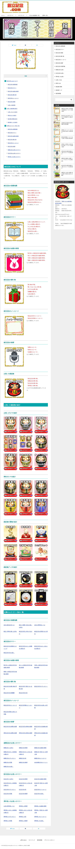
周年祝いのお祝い (60, 76)
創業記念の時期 (23, 747)
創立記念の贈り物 (12, 94)
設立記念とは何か (8, 779)
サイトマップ (32, 840)
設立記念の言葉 (8, 793)
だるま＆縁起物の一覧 (34, 15)
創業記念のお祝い (60, 69)
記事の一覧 (44, 15)
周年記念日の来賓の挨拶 (10, 733)
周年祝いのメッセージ (40, 816)
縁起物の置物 (59, 86)
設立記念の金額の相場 (40, 779)
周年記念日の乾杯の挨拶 (25, 733)
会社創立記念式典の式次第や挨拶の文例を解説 (67, 123)
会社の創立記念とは (9, 625)
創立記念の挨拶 (11, 101)
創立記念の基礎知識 (12, 84)
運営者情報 (58, 93)
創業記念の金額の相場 (40, 747)
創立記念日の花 (23, 692)
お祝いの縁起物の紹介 (12, 108)
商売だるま (58, 83)
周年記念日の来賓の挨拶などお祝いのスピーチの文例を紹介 (67, 152)
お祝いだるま (59, 80)
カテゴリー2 (21, 15)
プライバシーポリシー (49, 840)
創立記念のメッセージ (13, 98)
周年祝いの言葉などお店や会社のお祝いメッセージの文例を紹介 (67, 145)
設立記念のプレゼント (10, 789)
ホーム (3, 15)
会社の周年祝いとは (39, 625)
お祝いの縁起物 (11, 105)
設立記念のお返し (39, 793)
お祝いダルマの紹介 (12, 112)
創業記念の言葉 (8, 762)
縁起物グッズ (59, 90)
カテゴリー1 (10, 15)
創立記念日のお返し (9, 652)
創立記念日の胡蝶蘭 (9, 692)
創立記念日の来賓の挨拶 (10, 726)
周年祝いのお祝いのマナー (14, 156)
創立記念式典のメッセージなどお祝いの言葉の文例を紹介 (67, 138)
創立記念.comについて (12, 81)
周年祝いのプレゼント (10, 816)
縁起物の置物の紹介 (12, 118)
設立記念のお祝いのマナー (14, 153)
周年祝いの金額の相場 (40, 806)
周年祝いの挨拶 (23, 820)
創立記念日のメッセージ (10, 705)
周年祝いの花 (22, 816)
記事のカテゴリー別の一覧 (13, 125)
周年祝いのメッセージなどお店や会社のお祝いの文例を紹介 (67, 131)
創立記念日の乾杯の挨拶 (25, 726)
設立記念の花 (22, 789)
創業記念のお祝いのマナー (14, 149)
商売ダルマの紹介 (12, 115)
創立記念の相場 (59, 52)
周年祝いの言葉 (8, 820)
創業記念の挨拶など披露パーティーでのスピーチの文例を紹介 (67, 160)
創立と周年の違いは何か (10, 631)
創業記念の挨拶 (23, 762)
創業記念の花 (22, 758)
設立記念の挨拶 (23, 793)
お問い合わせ (23, 840)
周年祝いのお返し (39, 820)
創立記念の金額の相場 (13, 91)
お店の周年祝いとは (9, 806)
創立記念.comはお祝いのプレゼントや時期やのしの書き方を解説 (67, 117)
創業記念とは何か (8, 747)
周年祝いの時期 (23, 806)
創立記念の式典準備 (60, 66)
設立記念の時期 (23, 779)
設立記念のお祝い (60, 73)
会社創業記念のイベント (41, 762)
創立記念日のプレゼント (41, 686)
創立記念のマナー (12, 87)
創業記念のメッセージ (40, 758)
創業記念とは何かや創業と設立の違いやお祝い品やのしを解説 (67, 174)
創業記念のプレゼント (10, 758)
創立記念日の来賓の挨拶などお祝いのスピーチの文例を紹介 (67, 167)
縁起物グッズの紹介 (12, 122)
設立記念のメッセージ (40, 789)
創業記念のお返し (8, 766)
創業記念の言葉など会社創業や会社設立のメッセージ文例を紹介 (67, 110)
